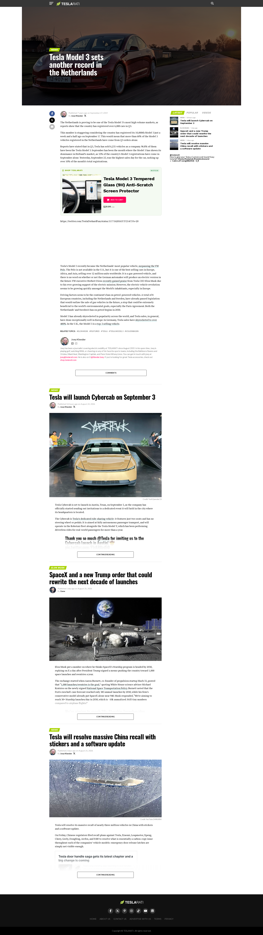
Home (93, 919)
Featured (95, 331)
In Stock (154, 170)
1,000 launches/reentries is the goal (80, 684)
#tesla (181, 159)
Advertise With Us (140, 919)
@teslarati (175, 155)
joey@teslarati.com (68, 357)
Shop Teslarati (74, 170)
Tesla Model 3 (116, 331)
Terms (157, 919)
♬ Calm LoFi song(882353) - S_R (184, 161)
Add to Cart (117, 200)
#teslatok (188, 159)
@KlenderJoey (97, 357)
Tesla (105, 331)
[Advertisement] (111, 245)
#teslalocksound (201, 159)
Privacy (169, 919)
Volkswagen (132, 331)
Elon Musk (83, 331)
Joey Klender (77, 116)
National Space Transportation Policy (107, 688)
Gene (62, 591)
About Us (105, 919)
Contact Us (119, 919)
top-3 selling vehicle (108, 323)
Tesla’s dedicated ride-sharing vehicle (93, 518)
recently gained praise (115, 280)
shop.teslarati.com (68, 360)
